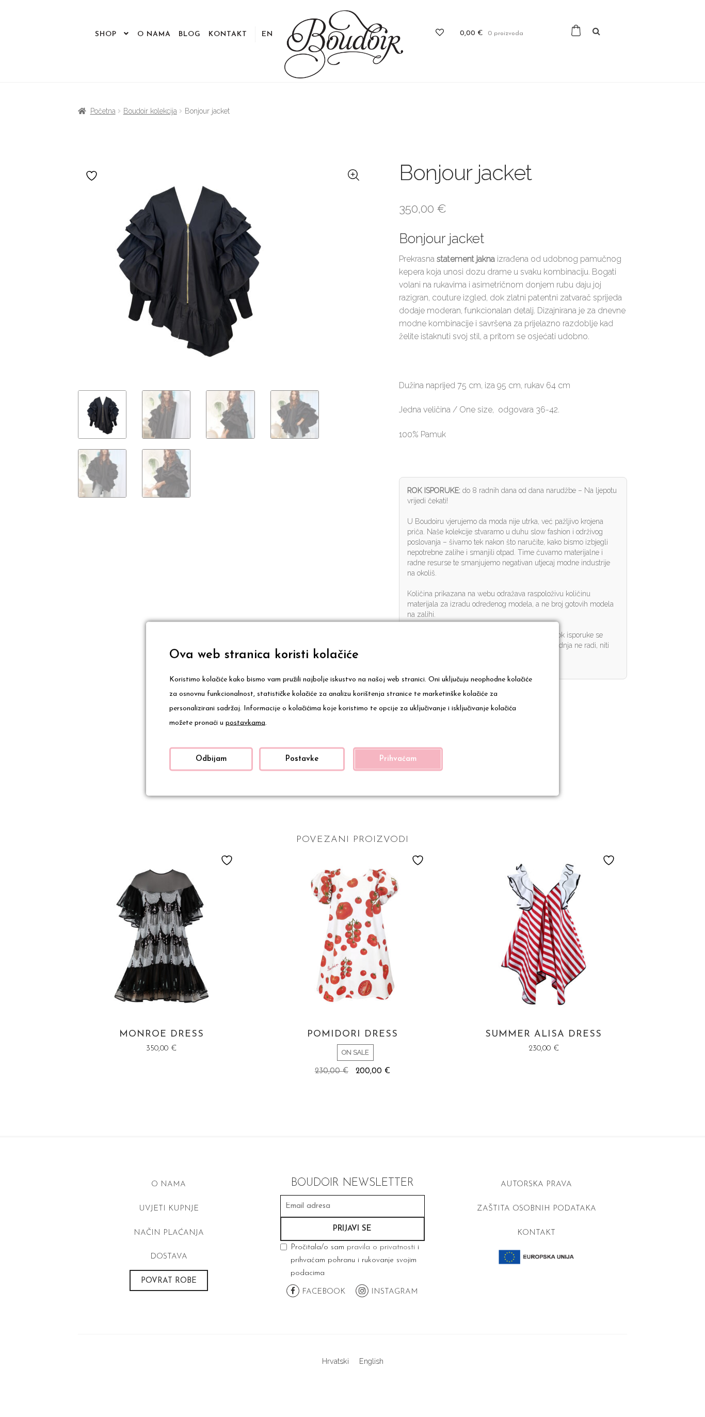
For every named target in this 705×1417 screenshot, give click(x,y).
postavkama (245, 722)
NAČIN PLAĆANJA (169, 1233)
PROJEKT (536, 1257)
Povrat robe (169, 1281)
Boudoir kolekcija (150, 111)
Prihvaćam (397, 758)
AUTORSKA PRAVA (536, 1184)
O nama (154, 34)
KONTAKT (536, 1233)
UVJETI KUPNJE (169, 1209)
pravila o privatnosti (381, 1247)
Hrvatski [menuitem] (335, 1361)
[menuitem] (267, 35)
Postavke (301, 758)
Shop (106, 34)
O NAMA (168, 1184)
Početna (103, 111)
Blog (190, 34)
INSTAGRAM (393, 1292)
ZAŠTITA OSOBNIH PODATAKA (536, 1209)
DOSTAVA (168, 1257)
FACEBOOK (322, 1292)
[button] (354, 175)
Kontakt (228, 34)
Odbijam (211, 758)
